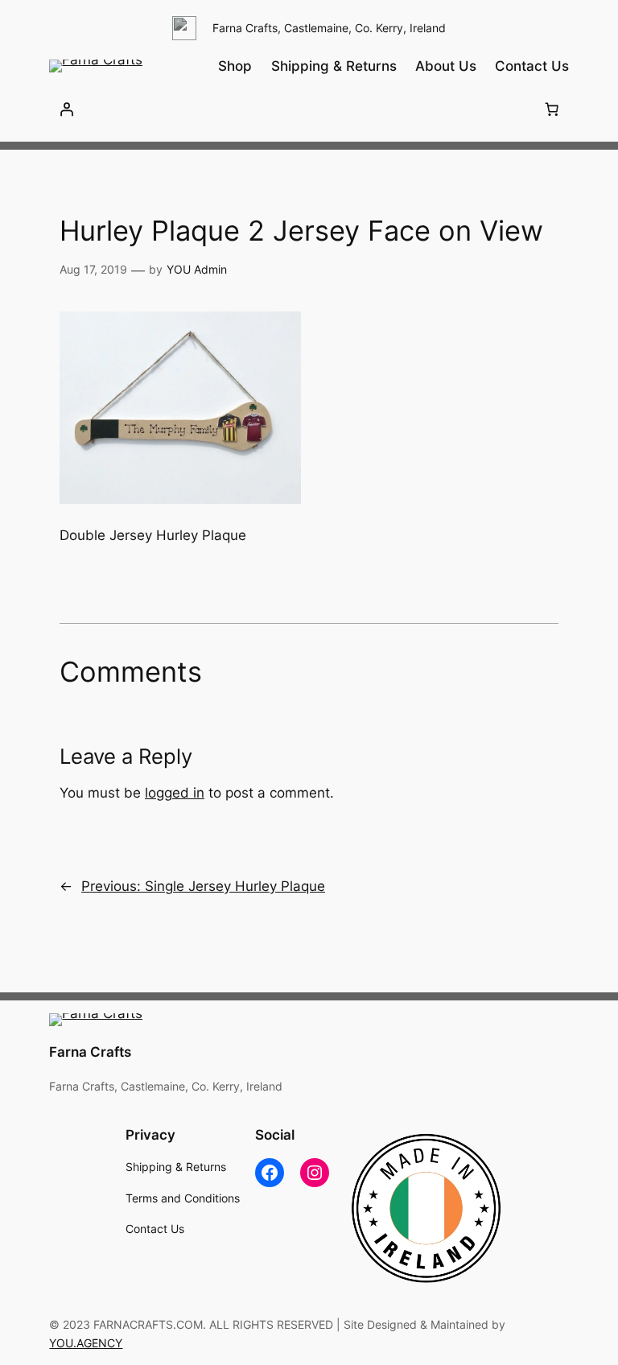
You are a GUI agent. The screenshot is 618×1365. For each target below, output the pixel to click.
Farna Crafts (90, 1052)
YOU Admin (197, 269)
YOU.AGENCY (85, 1343)
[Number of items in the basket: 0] (552, 109)
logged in (174, 793)
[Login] (66, 109)
